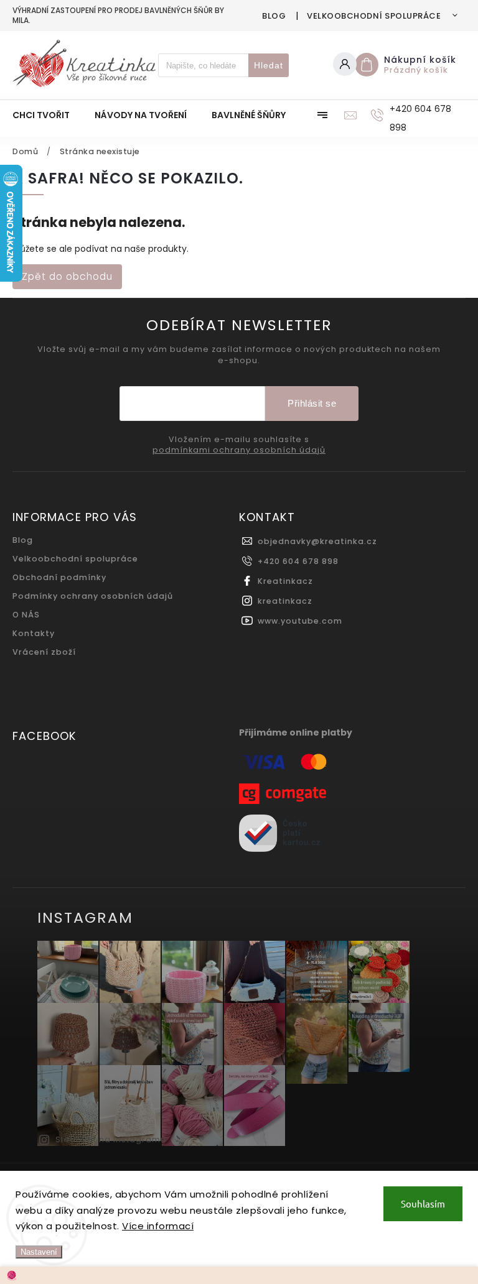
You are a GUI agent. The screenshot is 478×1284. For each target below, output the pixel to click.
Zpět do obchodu (67, 276)
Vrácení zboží (44, 652)
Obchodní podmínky (59, 577)
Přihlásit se (312, 403)
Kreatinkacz (285, 581)
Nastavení (39, 1252)
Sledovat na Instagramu (110, 1139)
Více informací (158, 1225)
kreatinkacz (285, 601)
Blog (274, 16)
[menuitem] (47, 115)
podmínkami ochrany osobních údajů (239, 450)
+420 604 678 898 (298, 561)
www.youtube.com (300, 621)
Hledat (268, 65)
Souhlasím (423, 1203)
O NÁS (26, 614)
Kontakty (33, 633)
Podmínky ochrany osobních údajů (92, 596)
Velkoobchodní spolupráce (374, 16)
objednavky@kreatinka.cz (317, 541)
